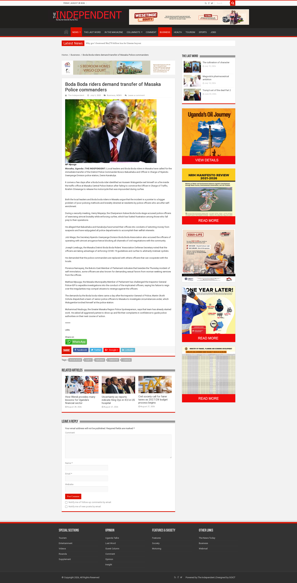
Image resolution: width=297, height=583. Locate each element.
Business (75, 55)
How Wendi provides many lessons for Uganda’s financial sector (80, 400)
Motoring (156, 548)
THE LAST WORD (92, 32)
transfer (113, 360)
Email (68, 473)
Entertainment (65, 543)
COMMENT (151, 32)
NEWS (75, 32)
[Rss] (206, 3)
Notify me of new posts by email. (85, 506)
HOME (66, 31)
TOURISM (190, 32)
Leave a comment (136, 95)
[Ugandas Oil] (208, 136)
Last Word (110, 543)
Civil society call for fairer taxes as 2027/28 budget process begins (153, 399)
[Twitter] (212, 3)
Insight (108, 564)
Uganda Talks (112, 538)
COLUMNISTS (133, 32)
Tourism (63, 538)
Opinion (109, 559)
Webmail (203, 548)
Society (156, 543)
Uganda (126, 360)
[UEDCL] (208, 314)
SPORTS (203, 32)
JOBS (213, 32)
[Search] (232, 3)
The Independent (76, 95)
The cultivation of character (216, 62)
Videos (62, 548)
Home (65, 55)
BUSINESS (165, 32)
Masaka (100, 360)
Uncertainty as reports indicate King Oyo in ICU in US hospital (118, 400)
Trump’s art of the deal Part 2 (217, 90)
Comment (70, 432)
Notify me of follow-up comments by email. (90, 502)
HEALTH (178, 32)
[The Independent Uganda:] (87, 15)
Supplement (65, 559)
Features (156, 538)
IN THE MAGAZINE (114, 32)
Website (69, 484)
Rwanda (63, 554)
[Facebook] (209, 3)
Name (69, 463)
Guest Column (112, 548)
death (88, 360)
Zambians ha (92, 43)
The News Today (207, 538)
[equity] (208, 255)
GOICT (232, 577)
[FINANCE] (208, 374)
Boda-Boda (75, 360)
